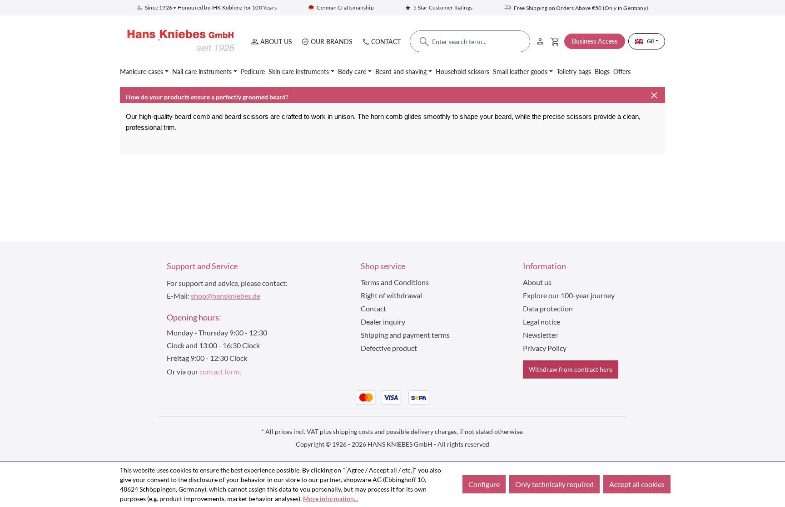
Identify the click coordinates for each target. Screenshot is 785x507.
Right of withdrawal (391, 295)
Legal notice (541, 321)
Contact (386, 41)
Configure (484, 484)
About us (276, 41)
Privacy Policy (544, 348)
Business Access (594, 41)
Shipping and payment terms (405, 334)
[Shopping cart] (555, 41)
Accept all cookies (637, 484)
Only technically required (554, 484)
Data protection (548, 308)
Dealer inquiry (383, 321)
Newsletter (540, 334)
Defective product (389, 348)
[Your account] (540, 39)
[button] (392, 95)
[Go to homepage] (179, 41)
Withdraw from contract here (570, 369)
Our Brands (332, 41)
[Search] (424, 42)
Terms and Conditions (395, 282)
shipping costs (353, 431)
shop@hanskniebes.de (225, 295)
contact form (219, 371)
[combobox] (470, 42)
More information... (330, 498)
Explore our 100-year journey (569, 295)
